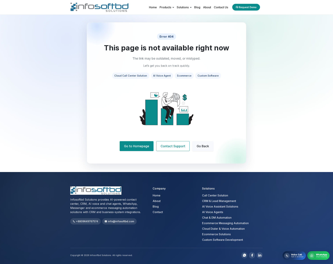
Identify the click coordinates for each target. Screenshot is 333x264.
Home (153, 7)
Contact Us (221, 7)
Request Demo (248, 7)
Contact (158, 212)
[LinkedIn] (260, 255)
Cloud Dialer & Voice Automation (223, 228)
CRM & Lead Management (219, 201)
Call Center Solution (215, 195)
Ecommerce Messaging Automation (225, 223)
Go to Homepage (136, 146)
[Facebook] (252, 255)
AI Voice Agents (212, 212)
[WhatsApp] (244, 255)
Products (165, 7)
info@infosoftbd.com (121, 221)
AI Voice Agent (162, 75)
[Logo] (103, 7)
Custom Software (208, 75)
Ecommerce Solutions (216, 234)
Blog (197, 7)
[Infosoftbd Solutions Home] (95, 190)
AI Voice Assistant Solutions (220, 206)
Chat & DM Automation (217, 217)
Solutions (183, 7)
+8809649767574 (87, 221)
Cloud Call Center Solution (130, 75)
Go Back (203, 146)
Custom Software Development (222, 239)
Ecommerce (184, 75)
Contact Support (173, 146)
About (207, 7)
